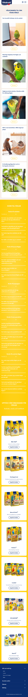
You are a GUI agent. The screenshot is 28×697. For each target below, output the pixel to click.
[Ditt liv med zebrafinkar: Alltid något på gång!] (14, 143)
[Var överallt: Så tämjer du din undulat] (14, 34)
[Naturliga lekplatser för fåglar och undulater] (14, 70)
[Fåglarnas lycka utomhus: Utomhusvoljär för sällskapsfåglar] (14, 107)
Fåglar (4, 677)
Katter (4, 671)
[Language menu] (22, 2)
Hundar (4, 673)
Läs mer (14, 48)
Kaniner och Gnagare (7, 675)
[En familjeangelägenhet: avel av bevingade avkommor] (14, 180)
